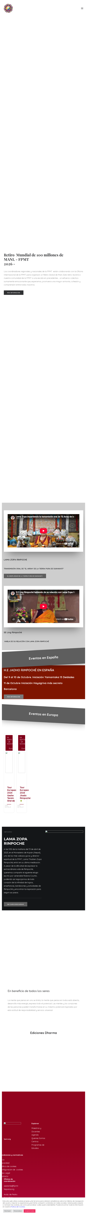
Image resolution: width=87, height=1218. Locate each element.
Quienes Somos (38, 1138)
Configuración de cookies (11, 1169)
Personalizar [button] (18, 1211)
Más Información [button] (13, 696)
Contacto (4, 1176)
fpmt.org (7, 1139)
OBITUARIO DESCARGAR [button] (15, 904)
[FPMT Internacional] (12, 1128)
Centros (35, 1141)
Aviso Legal (5, 1173)
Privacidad (4, 1163)
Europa (12, 748)
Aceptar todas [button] (29, 1211)
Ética (2, 1159)
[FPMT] (8, 8)
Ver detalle (8, 805)
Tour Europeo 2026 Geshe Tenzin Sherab (11, 794)
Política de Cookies (18, 1207)
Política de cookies (8, 1166)
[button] (82, 8)
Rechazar (7, 1211)
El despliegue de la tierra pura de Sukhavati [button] (25, 576)
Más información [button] (13, 292)
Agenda (35, 1135)
